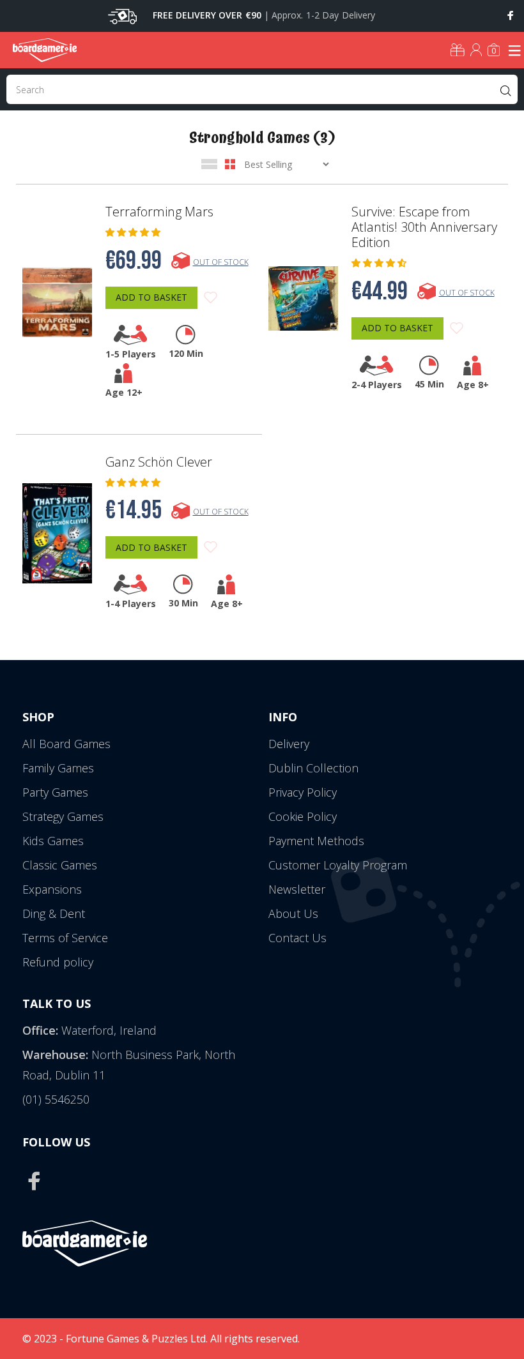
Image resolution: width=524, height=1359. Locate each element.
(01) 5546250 (55, 1099)
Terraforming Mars (159, 212)
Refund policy (57, 962)
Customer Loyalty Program (337, 865)
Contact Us (297, 937)
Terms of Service (65, 937)
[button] (134, 232)
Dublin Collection (313, 768)
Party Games (55, 792)
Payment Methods (316, 840)
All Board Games (66, 743)
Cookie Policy (302, 816)
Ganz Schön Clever (158, 462)
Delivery (288, 743)
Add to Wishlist (210, 297)
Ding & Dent (53, 913)
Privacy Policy (302, 792)
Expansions (52, 889)
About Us (293, 913)
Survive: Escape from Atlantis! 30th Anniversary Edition (424, 227)
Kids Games (53, 840)
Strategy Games (63, 816)
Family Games (58, 768)
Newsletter (296, 889)
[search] (262, 89)
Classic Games (59, 865)
